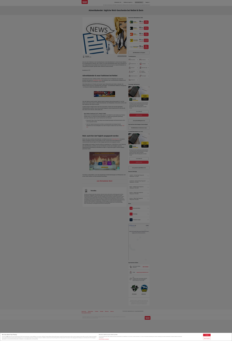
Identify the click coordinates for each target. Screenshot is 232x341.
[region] (116, 337)
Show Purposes (207, 338)
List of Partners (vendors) (104, 339)
